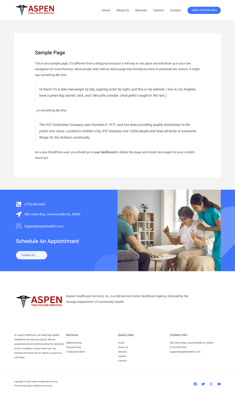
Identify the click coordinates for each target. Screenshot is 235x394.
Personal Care (73, 347)
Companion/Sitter (75, 351)
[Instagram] (211, 384)
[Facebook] (195, 384)
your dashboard (104, 152)
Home (106, 10)
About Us (122, 10)
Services (141, 10)
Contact (175, 10)
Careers (158, 10)
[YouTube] (219, 384)
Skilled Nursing (74, 342)
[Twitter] (203, 384)
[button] (204, 10)
